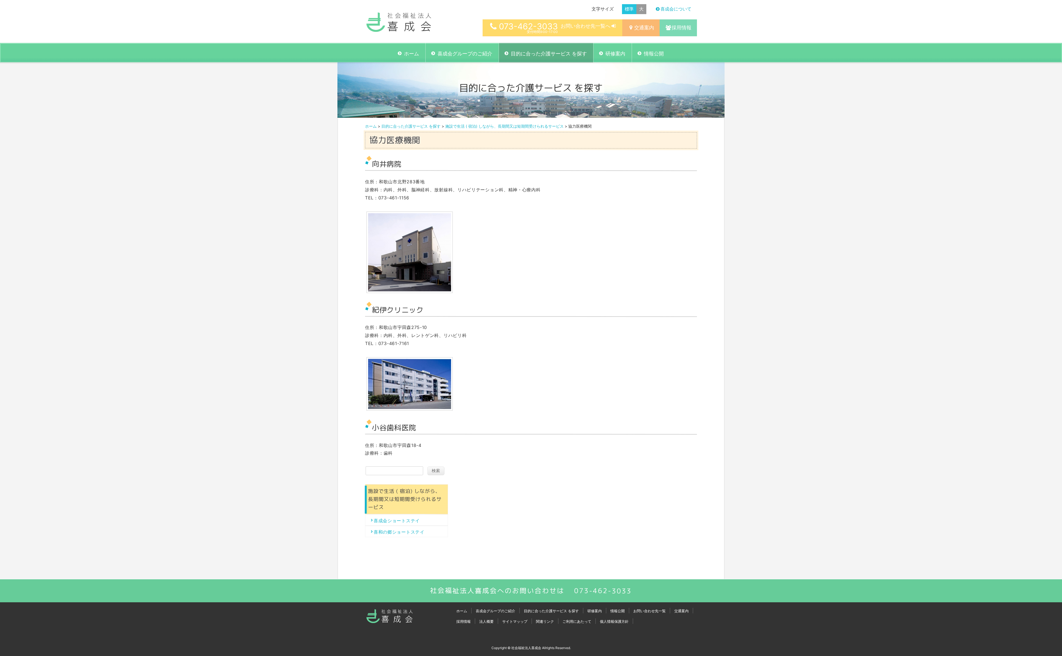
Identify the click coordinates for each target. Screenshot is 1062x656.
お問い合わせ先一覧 (649, 611)
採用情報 (681, 27)
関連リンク (545, 621)
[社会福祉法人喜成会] (399, 28)
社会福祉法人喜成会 (526, 648)
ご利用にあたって (577, 621)
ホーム (411, 53)
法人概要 (486, 621)
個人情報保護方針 (614, 621)
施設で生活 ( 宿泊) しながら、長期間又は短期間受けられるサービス (504, 126)
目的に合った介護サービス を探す (549, 53)
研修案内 (615, 53)
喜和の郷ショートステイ (399, 532)
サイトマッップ (514, 621)
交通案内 (644, 27)
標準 (629, 9)
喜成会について (675, 9)
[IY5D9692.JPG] (409, 290)
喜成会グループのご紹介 (465, 53)
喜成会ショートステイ (397, 520)
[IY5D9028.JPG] (409, 408)
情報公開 (654, 53)
